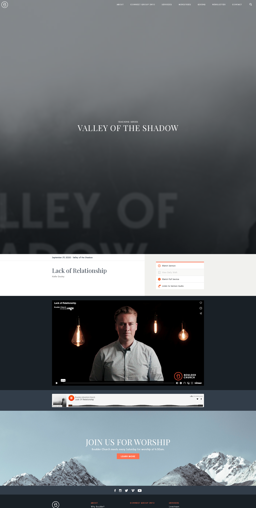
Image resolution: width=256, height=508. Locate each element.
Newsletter (219, 4)
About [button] (120, 4)
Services (174, 503)
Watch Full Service (170, 279)
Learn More (128, 456)
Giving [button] (202, 4)
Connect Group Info (142, 4)
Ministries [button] (185, 4)
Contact (237, 4)
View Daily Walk (169, 272)
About (94, 503)
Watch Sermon (169, 265)
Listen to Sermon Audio (173, 286)
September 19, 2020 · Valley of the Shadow (72, 257)
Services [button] (167, 4)
